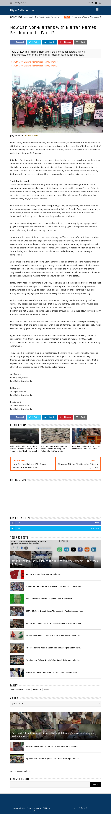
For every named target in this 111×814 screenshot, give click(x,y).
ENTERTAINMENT (17, 689)
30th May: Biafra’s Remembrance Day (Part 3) (36, 65)
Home (75, 808)
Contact (84, 808)
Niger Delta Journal (22, 10)
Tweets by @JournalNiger (20, 771)
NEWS (49, 17)
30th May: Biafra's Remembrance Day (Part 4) (36, 61)
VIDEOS (46, 689)
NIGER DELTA (37, 689)
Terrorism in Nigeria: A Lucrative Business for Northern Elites (79, 17)
